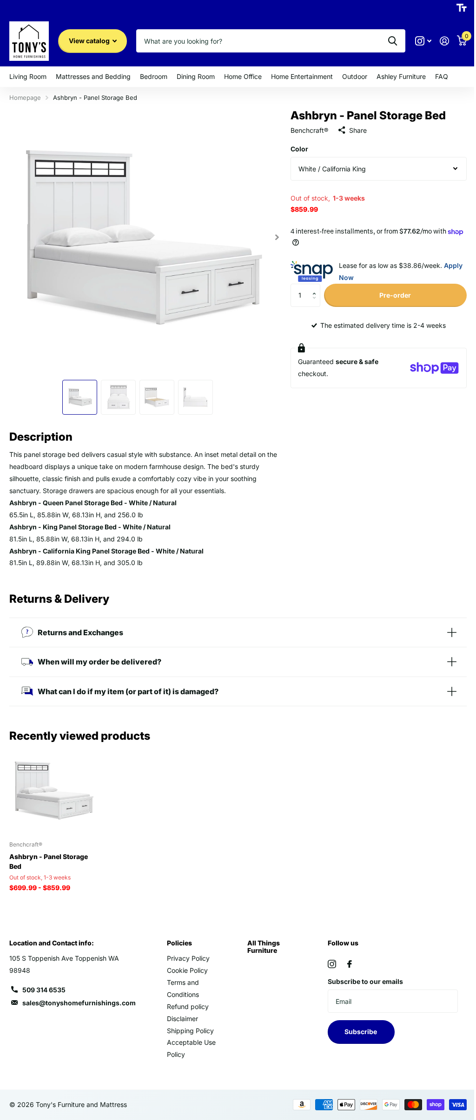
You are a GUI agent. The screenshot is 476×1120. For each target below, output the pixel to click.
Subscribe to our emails (360, 976)
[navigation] (77, 393)
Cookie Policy (185, 965)
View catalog (90, 41)
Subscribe (357, 1026)
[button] (312, 287)
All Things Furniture (260, 941)
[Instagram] (327, 958)
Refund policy (186, 1001)
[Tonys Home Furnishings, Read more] (416, 41)
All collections (27, 76)
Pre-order (389, 295)
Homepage (25, 97)
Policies (177, 937)
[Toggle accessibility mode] (455, 8)
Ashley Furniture (401, 76)
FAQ (441, 76)
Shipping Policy (188, 1025)
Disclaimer (180, 1013)
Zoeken (385, 40)
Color (295, 149)
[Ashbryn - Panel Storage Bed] (51, 786)
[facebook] (345, 958)
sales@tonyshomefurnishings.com (79, 997)
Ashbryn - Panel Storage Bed (48, 856)
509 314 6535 (44, 984)
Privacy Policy (186, 953)
